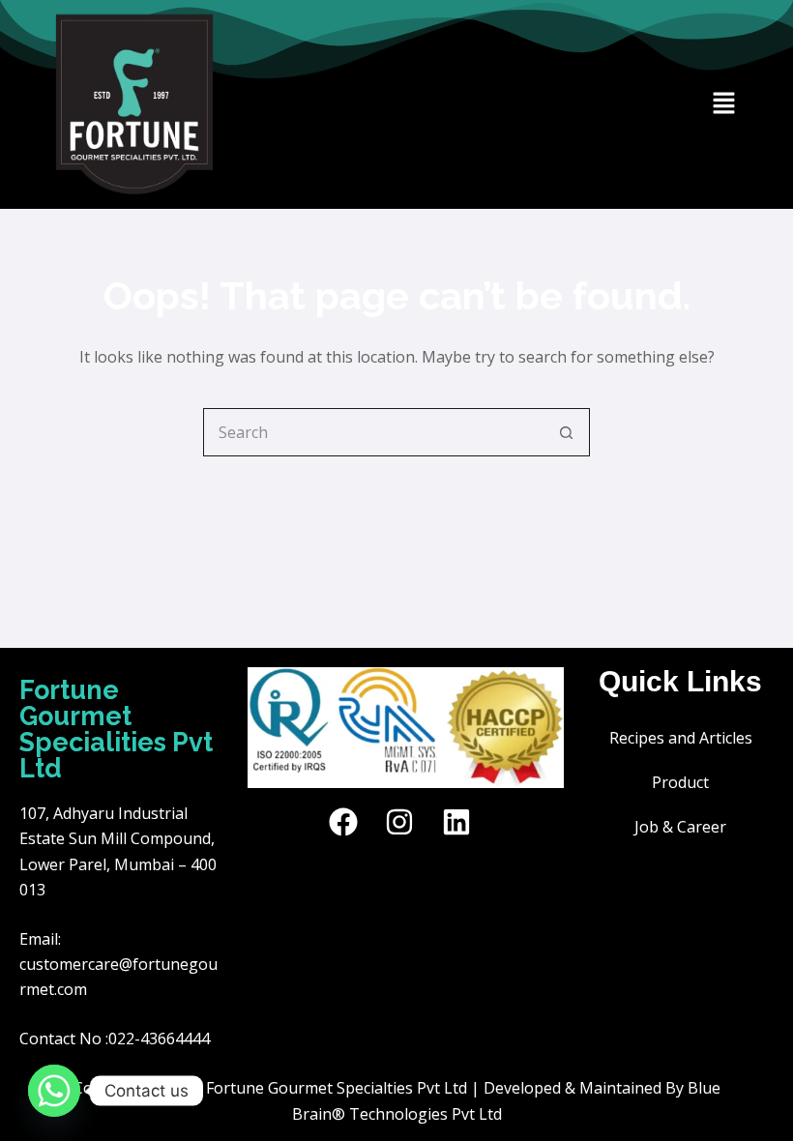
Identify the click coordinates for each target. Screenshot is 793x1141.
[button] (724, 104)
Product (680, 782)
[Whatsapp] (54, 1091)
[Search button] (566, 432)
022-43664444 (159, 1038)
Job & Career (680, 826)
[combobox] (373, 432)
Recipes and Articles (680, 737)
